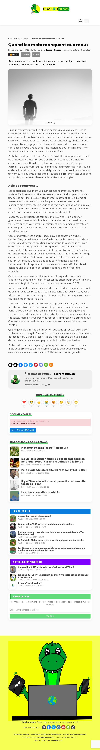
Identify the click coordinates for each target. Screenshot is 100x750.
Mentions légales (21, 734)
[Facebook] (20, 365)
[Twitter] (31, 365)
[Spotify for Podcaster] (68, 727)
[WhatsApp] (46, 365)
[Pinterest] (36, 365)
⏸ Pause (25, 54)
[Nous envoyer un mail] (44, 727)
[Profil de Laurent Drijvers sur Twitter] (49, 385)
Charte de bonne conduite (74, 734)
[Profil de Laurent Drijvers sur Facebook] (43, 385)
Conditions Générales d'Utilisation (46, 734)
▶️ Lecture (14, 55)
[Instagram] (58, 727)
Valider (50, 616)
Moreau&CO (56, 740)
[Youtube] (63, 727)
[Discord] (41, 365)
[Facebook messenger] (26, 365)
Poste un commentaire (22, 430)
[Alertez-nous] (80, 22)
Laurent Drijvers (65, 374)
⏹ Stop (36, 54)
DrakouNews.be (46, 737)
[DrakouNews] (50, 13)
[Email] (15, 365)
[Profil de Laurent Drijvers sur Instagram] (46, 385)
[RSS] (51, 365)
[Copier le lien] (10, 365)
